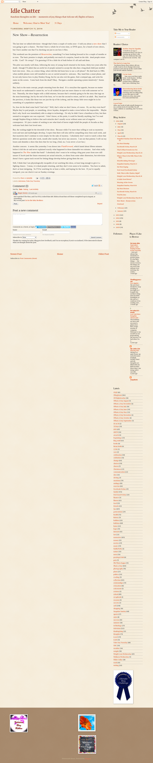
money (116, 540)
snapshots (134, 380)
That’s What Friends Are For (127, 150)
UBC (115, 645)
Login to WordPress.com (53, 227)
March (120, 136)
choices (116, 463)
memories (117, 537)
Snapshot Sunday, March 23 (127, 164)
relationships (118, 583)
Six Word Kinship (123, 143)
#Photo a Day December (122, 404)
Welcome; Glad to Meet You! (36, 22)
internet (116, 532)
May (119, 130)
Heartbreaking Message (126, 161)
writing (116, 665)
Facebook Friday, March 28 (127, 147)
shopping (116, 608)
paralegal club (118, 557)
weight (116, 651)
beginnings (117, 438)
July (119, 127)
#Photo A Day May (120, 412)
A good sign (117, 103)
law (114, 535)
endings (116, 483)
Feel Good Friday (119, 495)
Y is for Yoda (127, 74)
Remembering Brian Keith (132, 89)
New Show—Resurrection (126, 201)
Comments (120, 37)
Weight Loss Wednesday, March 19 (129, 176)
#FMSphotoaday (119, 398)
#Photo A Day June (120, 409)
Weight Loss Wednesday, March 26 (129, 153)
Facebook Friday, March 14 (127, 192)
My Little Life (135, 349)
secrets (116, 603)
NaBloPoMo (117, 549)
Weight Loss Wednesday (122, 654)
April (119, 133)
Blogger (88, 759)
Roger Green (22, 193)
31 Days (58, 22)
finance (116, 498)
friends (116, 506)
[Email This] (41, 178)
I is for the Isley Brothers (34, 200)
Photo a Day (117, 566)
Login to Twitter (65, 227)
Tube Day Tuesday (33, 181)
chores (115, 466)
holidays (116, 523)
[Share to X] (45, 178)
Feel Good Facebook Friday (127, 170)
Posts (118, 33)
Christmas (117, 469)
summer (116, 623)
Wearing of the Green (125, 182)
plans (115, 572)
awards (116, 435)
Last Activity (33, 189)
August (120, 124)
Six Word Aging (122, 167)
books (115, 444)
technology (117, 626)
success (116, 620)
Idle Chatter (25, 10)
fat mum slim (135, 243)
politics (116, 574)
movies (116, 543)
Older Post (103, 254)
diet (114, 475)
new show (97, 44)
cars (115, 452)
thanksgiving (118, 631)
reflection (117, 580)
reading (116, 577)
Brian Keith (117, 446)
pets (115, 560)
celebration (117, 455)
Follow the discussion (100, 186)
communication (119, 472)
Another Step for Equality (132, 49)
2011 (117, 221)
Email (44, 230)
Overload (120, 204)
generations (117, 512)
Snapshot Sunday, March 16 (127, 185)
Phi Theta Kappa (119, 563)
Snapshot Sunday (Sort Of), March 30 (129, 139)
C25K (115, 449)
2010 (118, 224)
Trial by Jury (121, 195)
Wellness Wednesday (121, 657)
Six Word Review (123, 189)
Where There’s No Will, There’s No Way (129, 157)
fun (114, 509)
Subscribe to (17, 237)
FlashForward (67, 146)
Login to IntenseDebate (40, 227)
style (115, 617)
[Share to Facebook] (47, 178)
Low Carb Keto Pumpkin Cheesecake (135, 316)
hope (115, 529)
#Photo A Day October (121, 418)
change (116, 461)
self (114, 606)
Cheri (22, 178)
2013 (118, 215)
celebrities (117, 458)
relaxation (117, 586)
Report (99, 204)
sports (115, 614)
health (115, 515)
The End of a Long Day (121, 63)
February (121, 208)
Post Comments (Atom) (28, 258)
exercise (116, 486)
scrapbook (117, 597)
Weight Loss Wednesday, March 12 (129, 198)
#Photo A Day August (121, 401)
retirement (117, 589)
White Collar (117, 660)
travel (115, 637)
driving (116, 478)
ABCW (115, 432)
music (115, 546)
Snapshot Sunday (119, 611)
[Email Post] (36, 178)
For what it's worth (134, 311)
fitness (115, 500)
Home (16, 22)
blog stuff (116, 441)
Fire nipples (134, 283)
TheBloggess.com (135, 280)
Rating (25, 189)
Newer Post (16, 254)
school (115, 594)
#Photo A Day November (122, 415)
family (115, 492)
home (115, 526)
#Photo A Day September (122, 421)
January (120, 211)
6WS (115, 429)
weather (116, 648)
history (116, 517)
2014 (118, 121)
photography (118, 569)
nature (115, 552)
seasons (116, 600)
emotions (116, 481)
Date (20, 189)
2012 (118, 218)
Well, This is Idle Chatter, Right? (128, 173)
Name (15, 230)
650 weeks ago (32, 193)
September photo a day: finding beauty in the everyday (135, 247)
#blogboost (117, 395)
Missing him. (135, 350)
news (115, 554)
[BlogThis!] (43, 178)
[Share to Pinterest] (49, 178)
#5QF (115, 392)
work (115, 663)
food (115, 503)
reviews (116, 591)
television (21, 181)
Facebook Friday (119, 489)
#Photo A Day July (119, 406)
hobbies (116, 520)
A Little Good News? (124, 179)
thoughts (116, 634)
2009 (118, 227)
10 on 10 (116, 424)
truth (115, 640)
